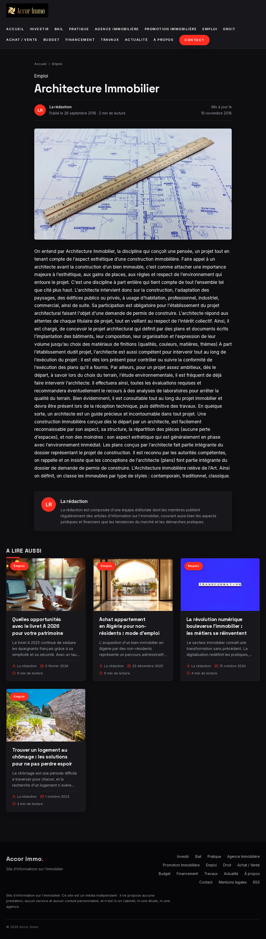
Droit (229, 29)
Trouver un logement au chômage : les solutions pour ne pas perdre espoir (42, 757)
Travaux (110, 40)
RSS (256, 882)
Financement (80, 40)
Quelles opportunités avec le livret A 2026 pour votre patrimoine (37, 626)
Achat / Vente (22, 40)
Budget (51, 40)
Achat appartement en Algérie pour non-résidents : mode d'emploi (129, 626)
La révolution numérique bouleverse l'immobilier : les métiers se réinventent (217, 626)
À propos (164, 40)
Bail (59, 29)
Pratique (79, 29)
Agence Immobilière (117, 29)
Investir (39, 29)
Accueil (15, 29)
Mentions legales (233, 882)
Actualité (136, 40)
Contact (194, 40)
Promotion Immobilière (171, 29)
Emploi (209, 29)
